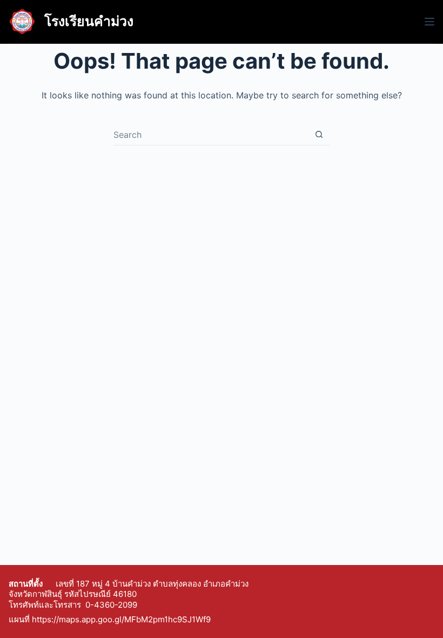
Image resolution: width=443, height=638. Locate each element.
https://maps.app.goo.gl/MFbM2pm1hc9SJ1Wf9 (121, 619)
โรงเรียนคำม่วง (88, 21)
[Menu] (429, 21)
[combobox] (210, 134)
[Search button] (319, 134)
